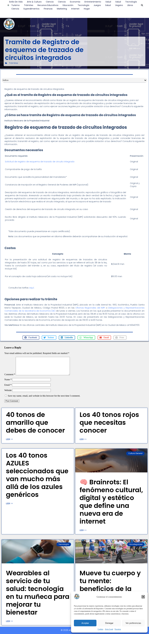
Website (8, 390)
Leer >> (9, 439)
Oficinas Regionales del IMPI (90, 307)
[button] (143, 596)
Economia (75, 1)
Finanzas (48, 8)
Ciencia (50, 1)
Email (7, 385)
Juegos (97, 5)
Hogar (87, 8)
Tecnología (131, 1)
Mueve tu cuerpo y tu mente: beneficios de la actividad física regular (110, 588)
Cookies (100, 629)
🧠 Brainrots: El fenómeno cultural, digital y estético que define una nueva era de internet (111, 501)
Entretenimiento (93, 1)
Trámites (28, 5)
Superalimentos (31, 8)
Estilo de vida (16, 1)
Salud (108, 1)
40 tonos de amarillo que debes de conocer (35, 422)
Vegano (119, 5)
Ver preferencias (133, 623)
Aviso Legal (109, 629)
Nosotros (118, 629)
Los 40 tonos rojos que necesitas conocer (109, 422)
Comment (9, 374)
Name (8, 379)
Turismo (15, 5)
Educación (68, 5)
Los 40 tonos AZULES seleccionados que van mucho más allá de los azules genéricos (37, 475)
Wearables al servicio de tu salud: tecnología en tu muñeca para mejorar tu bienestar (37, 592)
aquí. (31, 287)
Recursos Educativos (48, 5)
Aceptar (85, 623)
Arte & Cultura (34, 1)
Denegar (109, 623)
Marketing (62, 8)
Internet (75, 8)
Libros (130, 5)
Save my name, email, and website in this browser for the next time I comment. (44, 396)
